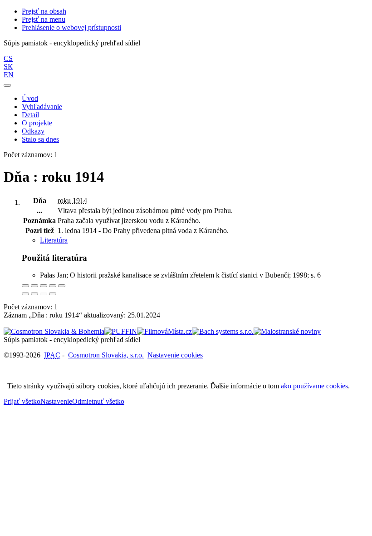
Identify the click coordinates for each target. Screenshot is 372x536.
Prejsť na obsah (44, 11)
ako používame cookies (314, 386)
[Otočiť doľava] (25, 294)
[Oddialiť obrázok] (34, 285)
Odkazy (33, 131)
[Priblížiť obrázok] (25, 285)
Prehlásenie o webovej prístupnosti (71, 27)
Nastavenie (56, 401)
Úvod (30, 98)
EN (9, 75)
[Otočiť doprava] (34, 294)
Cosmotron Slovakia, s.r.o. (106, 355)
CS (8, 58)
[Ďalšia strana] (52, 294)
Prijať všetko (22, 401)
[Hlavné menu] (7, 85)
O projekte (37, 123)
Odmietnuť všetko (98, 401)
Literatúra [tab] (54, 240)
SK (8, 66)
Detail (30, 115)
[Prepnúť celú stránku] (52, 285)
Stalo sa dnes (40, 139)
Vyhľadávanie (42, 106)
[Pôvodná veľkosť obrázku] (43, 285)
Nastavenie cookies (175, 355)
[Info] (61, 285)
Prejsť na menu (43, 19)
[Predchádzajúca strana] (43, 294)
